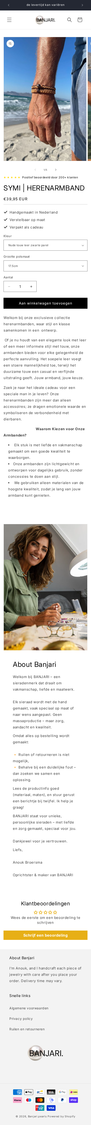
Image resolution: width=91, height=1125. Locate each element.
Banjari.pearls (37, 1116)
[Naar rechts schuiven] (56, 170)
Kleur (8, 236)
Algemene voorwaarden (29, 1008)
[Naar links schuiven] (35, 170)
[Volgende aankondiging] (82, 5)
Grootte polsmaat (17, 256)
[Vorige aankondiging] (9, 5)
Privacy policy (21, 1019)
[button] (9, 20)
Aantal (8, 277)
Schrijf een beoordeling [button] (45, 935)
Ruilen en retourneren (27, 1029)
